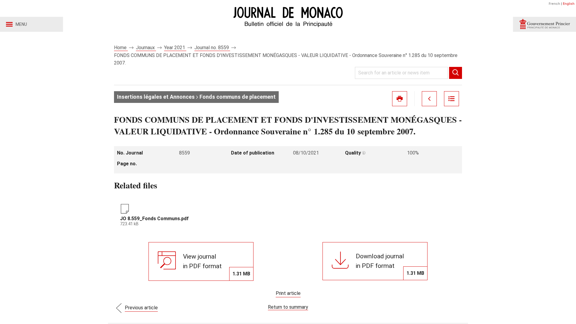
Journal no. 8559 (212, 47)
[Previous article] (429, 98)
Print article (288, 293)
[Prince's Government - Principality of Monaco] (544, 24)
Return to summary (288, 307)
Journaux (146, 47)
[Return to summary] (451, 98)
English (568, 4)
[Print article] (399, 98)
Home (121, 47)
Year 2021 (175, 47)
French (554, 4)
